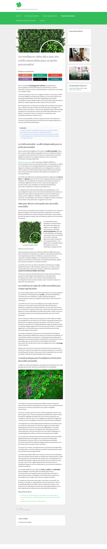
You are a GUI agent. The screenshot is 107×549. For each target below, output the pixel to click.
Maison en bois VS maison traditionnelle (33, 501)
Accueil (18, 16)
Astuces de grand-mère (50, 16)
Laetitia (21, 508)
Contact (42, 20)
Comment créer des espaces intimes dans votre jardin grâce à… (40, 495)
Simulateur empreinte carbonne (25, 20)
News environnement (68, 16)
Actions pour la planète (32, 16)
